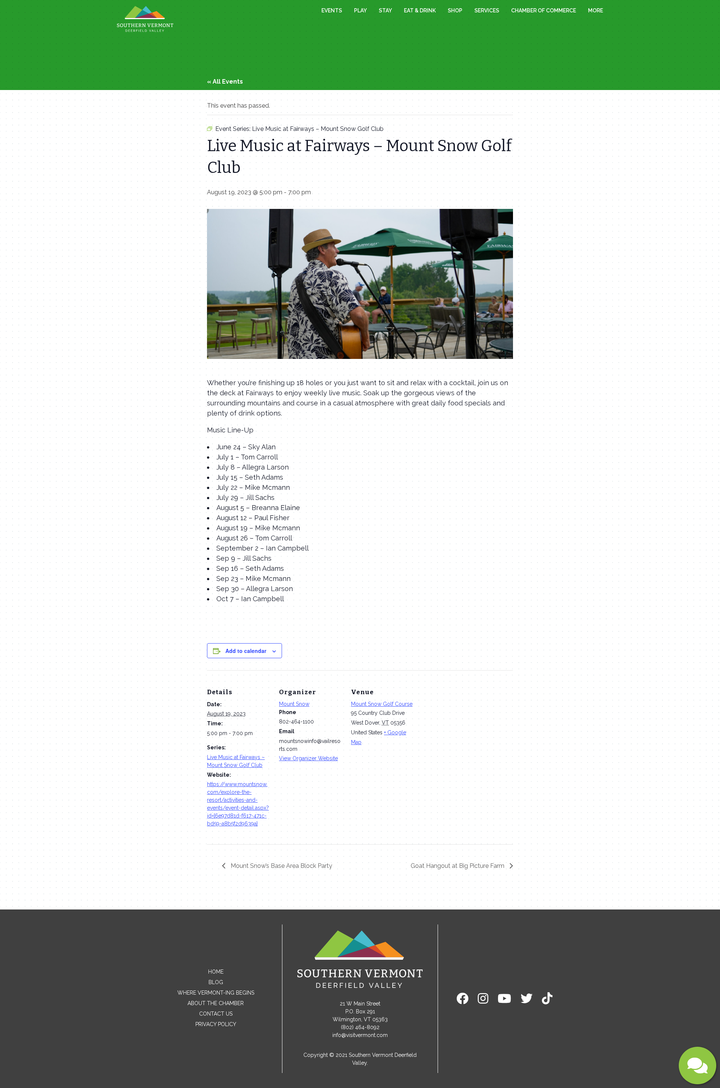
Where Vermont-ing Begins (215, 993)
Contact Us (215, 1014)
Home (216, 972)
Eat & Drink (420, 11)
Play (360, 11)
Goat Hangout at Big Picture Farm (458, 865)
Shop (455, 11)
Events (331, 11)
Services (486, 11)
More (595, 11)
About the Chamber (216, 1003)
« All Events (225, 81)
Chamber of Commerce (543, 11)
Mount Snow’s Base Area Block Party (280, 865)
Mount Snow (294, 704)
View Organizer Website (308, 758)
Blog (215, 982)
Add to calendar (245, 650)
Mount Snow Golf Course (381, 704)
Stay (385, 11)
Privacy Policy (215, 1024)
